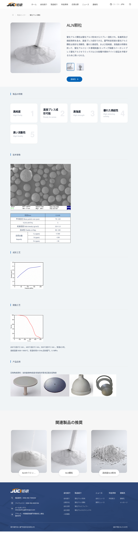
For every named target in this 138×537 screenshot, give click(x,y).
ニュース (85, 4)
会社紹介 (43, 4)
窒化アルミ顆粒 (80, 502)
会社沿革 (67, 506)
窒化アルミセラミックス (83, 510)
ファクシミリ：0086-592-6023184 (27, 503)
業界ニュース (100, 502)
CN (114, 4)
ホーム (34, 4)
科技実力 (112, 498)
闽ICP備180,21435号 (120, 527)
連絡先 (95, 4)
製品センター (21, 15)
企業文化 (67, 502)
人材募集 (67, 514)
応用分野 (75, 4)
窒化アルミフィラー (81, 506)
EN (118, 4)
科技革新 (64, 4)
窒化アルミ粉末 (80, 498)
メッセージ (124, 502)
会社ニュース (100, 498)
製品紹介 (54, 4)
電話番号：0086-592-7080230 (25, 498)
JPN (122, 4)
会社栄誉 (67, 510)
